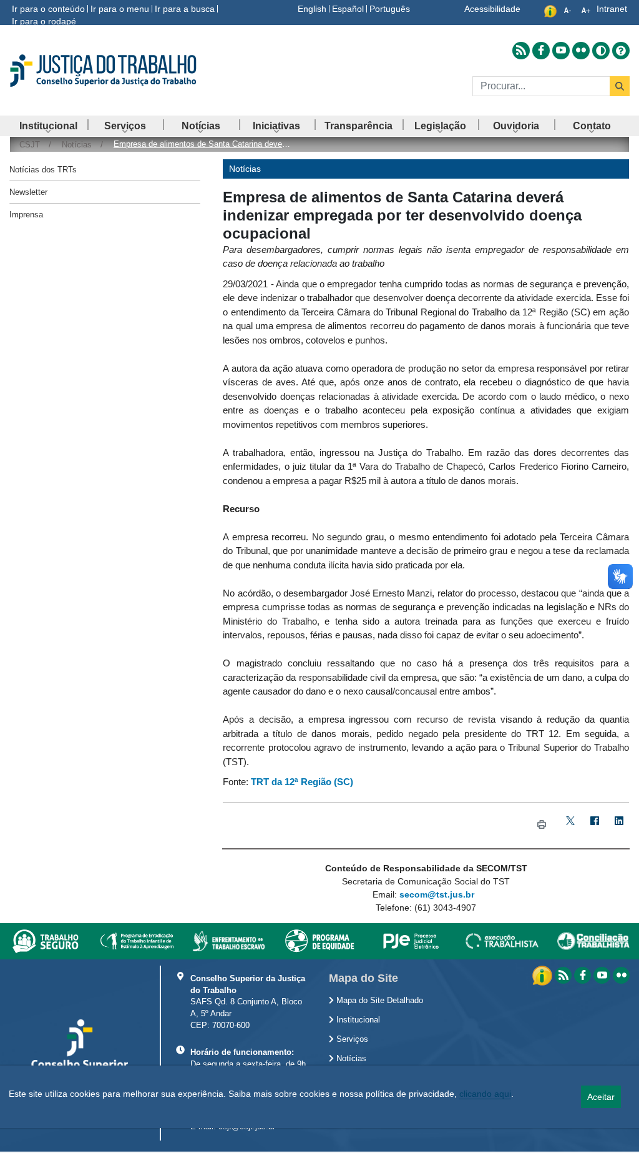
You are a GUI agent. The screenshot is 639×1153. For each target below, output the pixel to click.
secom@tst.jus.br (436, 894)
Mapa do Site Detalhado (378, 1000)
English (312, 9)
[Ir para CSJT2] (106, 70)
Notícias (350, 1058)
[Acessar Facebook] (541, 50)
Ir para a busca (185, 9)
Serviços (351, 1039)
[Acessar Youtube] (561, 50)
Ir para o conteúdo (48, 9)
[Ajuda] (621, 50)
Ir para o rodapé (44, 21)
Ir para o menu (119, 9)
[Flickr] (621, 975)
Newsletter (28, 192)
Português (389, 9)
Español (348, 9)
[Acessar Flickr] (581, 50)
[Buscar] (620, 86)
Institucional (357, 1020)
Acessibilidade (492, 9)
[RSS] (563, 975)
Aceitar (601, 1097)
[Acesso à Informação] (543, 974)
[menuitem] (48, 126)
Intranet (612, 9)
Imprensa (26, 214)
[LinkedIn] (619, 825)
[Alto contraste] (601, 50)
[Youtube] (601, 975)
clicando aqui (485, 1094)
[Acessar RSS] (521, 50)
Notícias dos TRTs (43, 169)
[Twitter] (570, 825)
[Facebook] (595, 825)
